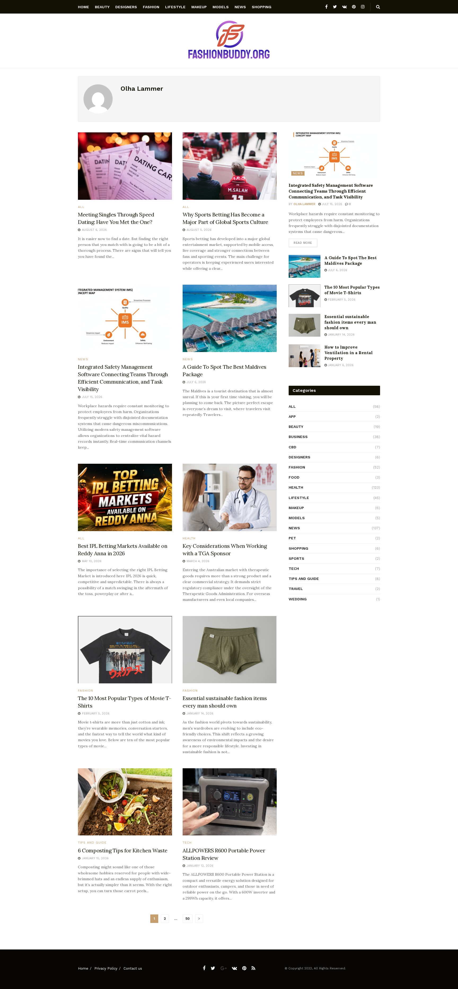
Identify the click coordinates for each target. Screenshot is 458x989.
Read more (303, 243)
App (292, 416)
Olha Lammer (304, 204)
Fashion (151, 7)
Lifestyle (175, 7)
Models (221, 7)
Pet (292, 538)
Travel (296, 589)
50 (188, 919)
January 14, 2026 (341, 334)
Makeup (199, 7)
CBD (292, 447)
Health (189, 538)
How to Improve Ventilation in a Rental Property (348, 353)
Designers (126, 7)
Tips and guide (92, 842)
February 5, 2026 (341, 299)
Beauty (102, 7)
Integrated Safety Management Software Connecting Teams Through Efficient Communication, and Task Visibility (331, 191)
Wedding (298, 599)
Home (83, 7)
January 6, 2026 (340, 365)
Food (294, 477)
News (240, 7)
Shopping (261, 7)
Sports (296, 558)
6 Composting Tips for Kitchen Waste (123, 850)
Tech (187, 842)
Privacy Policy (105, 968)
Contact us (133, 968)
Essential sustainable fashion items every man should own (350, 322)
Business (298, 437)
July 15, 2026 (331, 204)
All (81, 207)
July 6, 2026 (337, 270)
